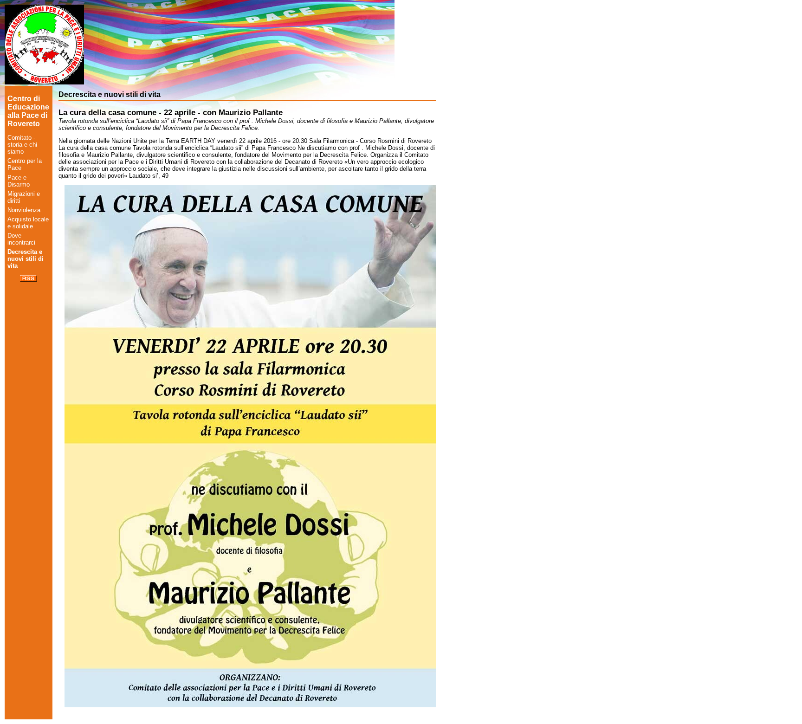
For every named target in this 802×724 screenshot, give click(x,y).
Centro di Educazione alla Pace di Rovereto (28, 111)
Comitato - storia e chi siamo (22, 144)
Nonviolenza (23, 210)
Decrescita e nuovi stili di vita (25, 258)
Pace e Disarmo (18, 181)
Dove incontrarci (21, 239)
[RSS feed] (28, 279)
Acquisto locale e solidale (28, 223)
